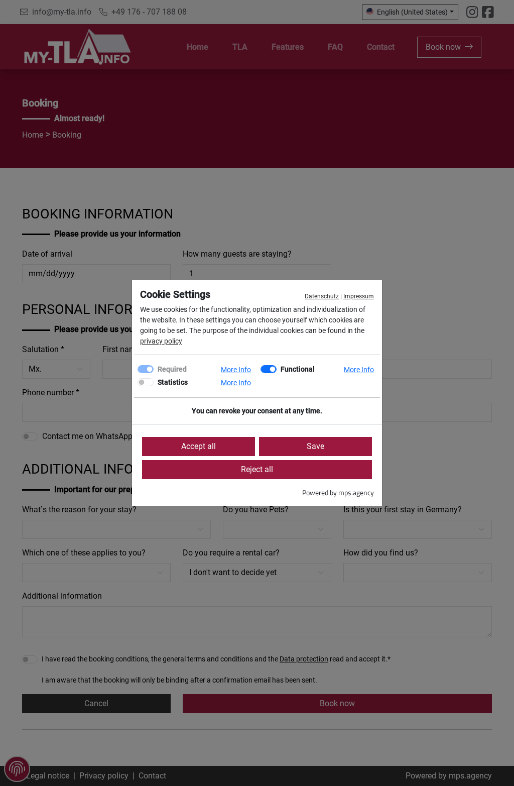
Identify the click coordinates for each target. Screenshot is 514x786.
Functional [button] (298, 369)
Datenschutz (322, 296)
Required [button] (172, 369)
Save (315, 446)
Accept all (198, 446)
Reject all (257, 469)
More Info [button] (236, 370)
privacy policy (161, 341)
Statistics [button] (173, 382)
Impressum (358, 296)
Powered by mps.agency (338, 492)
